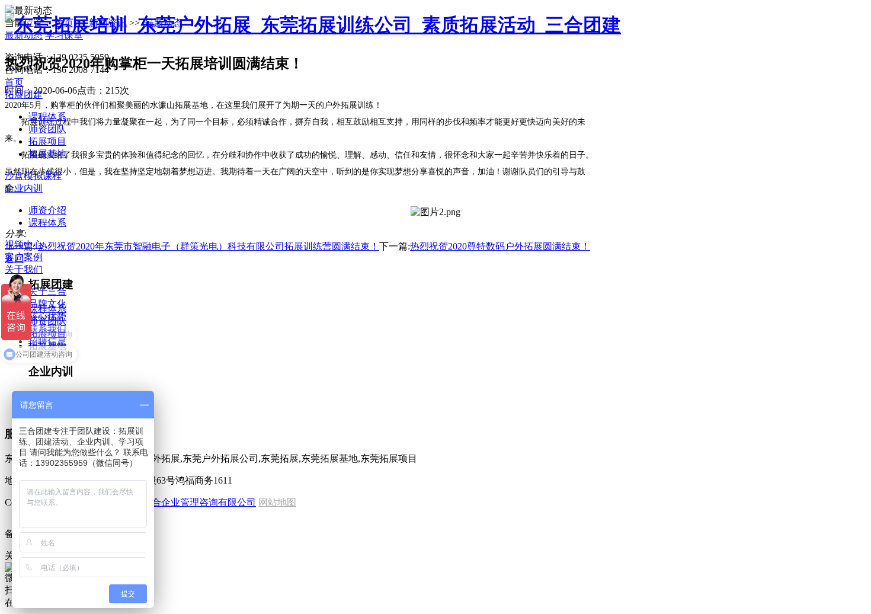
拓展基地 (47, 154)
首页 (14, 82)
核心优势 (47, 316)
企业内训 (24, 188)
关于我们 (24, 269)
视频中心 (24, 244)
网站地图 (277, 502)
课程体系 (47, 116)
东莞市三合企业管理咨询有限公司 (185, 502)
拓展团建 (24, 94)
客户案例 (24, 257)
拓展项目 (47, 141)
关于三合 (47, 291)
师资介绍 (47, 210)
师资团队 (47, 129)
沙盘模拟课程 (33, 176)
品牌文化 (47, 304)
